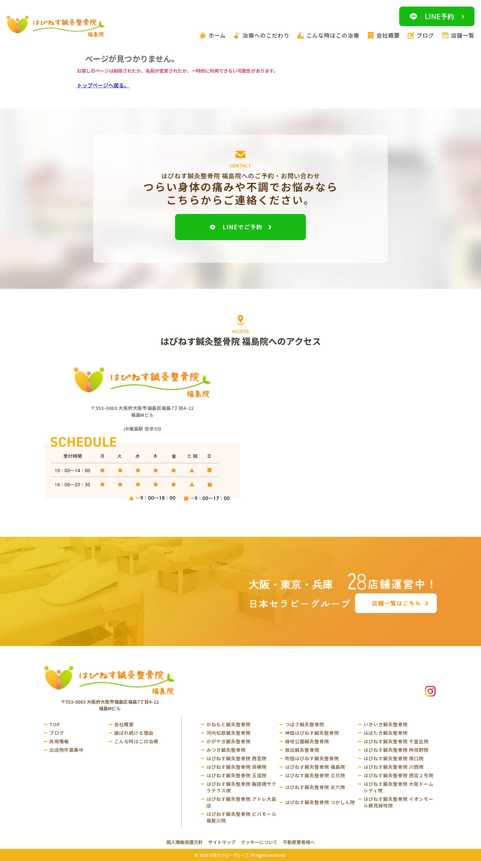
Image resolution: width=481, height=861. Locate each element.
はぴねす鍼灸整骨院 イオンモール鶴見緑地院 (399, 802)
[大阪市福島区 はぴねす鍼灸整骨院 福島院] (56, 26)
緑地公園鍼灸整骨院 (307, 741)
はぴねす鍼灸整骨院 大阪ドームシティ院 (399, 787)
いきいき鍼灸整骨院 (386, 724)
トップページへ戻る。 (103, 85)
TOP (54, 724)
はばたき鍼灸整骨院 (386, 732)
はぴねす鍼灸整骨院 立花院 (315, 775)
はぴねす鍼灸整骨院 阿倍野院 (396, 750)
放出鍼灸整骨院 (302, 750)
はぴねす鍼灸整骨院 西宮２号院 (399, 775)
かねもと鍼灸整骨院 (228, 724)
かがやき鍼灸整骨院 (228, 741)
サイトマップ (222, 842)
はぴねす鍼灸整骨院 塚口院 (394, 758)
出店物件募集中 (66, 750)
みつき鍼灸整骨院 (226, 750)
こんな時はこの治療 (136, 741)
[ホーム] (109, 680)
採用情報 (59, 741)
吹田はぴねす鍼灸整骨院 (312, 758)
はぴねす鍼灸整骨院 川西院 (394, 767)
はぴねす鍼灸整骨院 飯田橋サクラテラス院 (241, 787)
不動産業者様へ (299, 842)
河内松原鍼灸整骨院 (228, 732)
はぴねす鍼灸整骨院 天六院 (315, 787)
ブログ (56, 732)
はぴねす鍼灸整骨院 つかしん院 (320, 802)
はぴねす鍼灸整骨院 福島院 (315, 767)
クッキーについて (259, 842)
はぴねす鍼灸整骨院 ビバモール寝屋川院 (241, 817)
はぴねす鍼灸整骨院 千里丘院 (396, 741)
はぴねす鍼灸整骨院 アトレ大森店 (241, 802)
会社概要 (124, 724)
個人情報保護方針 (184, 842)
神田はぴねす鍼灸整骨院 (312, 732)
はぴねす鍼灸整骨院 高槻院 (236, 767)
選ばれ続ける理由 (133, 732)
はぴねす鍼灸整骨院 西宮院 (236, 758)
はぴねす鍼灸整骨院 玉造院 (236, 775)
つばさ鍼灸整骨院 (304, 724)
